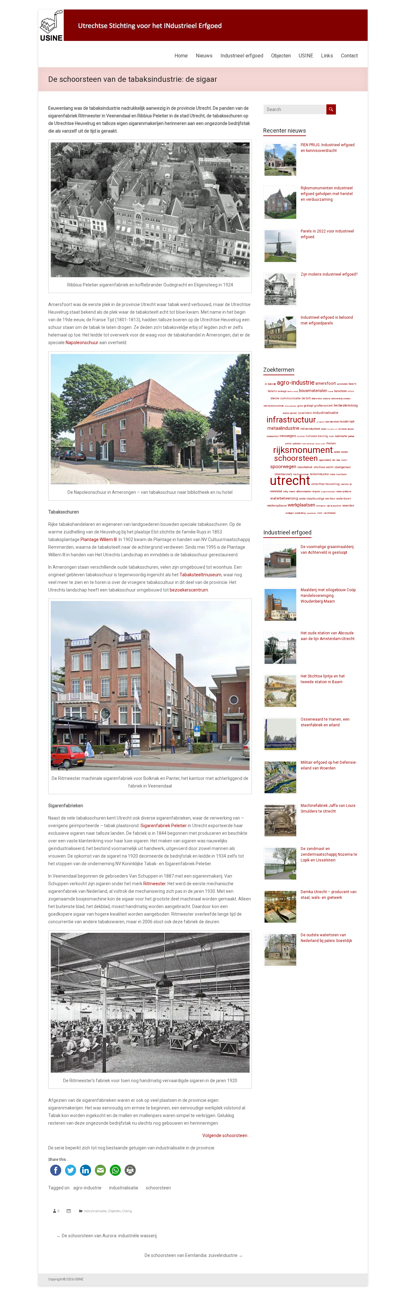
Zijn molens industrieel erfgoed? (329, 274)
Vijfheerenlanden (303, 491)
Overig (127, 1211)
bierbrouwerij (292, 391)
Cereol (351, 391)
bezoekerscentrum (189, 589)
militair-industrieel (310, 428)
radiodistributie (308, 443)
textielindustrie (319, 474)
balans (272, 391)
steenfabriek (304, 467)
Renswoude (320, 443)
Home (181, 56)
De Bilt (306, 398)
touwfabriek (341, 474)
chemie (275, 398)
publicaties (297, 443)
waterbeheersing (284, 498)
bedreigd (282, 391)
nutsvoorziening (316, 436)
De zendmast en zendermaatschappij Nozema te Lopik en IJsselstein (329, 854)
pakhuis (351, 436)
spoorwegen (283, 466)
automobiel (342, 384)
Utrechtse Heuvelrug (325, 484)
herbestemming (346, 405)
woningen (289, 513)
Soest (344, 460)
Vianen (292, 491)
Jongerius (320, 422)
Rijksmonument (303, 450)
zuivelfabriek (329, 513)
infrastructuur (291, 419)
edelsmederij (336, 398)
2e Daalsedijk (270, 384)
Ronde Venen (341, 452)
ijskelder (293, 413)
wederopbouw (277, 505)
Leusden (344, 421)
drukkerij (326, 398)
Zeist (319, 513)
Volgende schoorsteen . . (226, 1135)
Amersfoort (325, 383)
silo (333, 460)
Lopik (352, 421)
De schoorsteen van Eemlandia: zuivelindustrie (194, 1255)
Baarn (353, 383)
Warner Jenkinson (343, 491)
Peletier (288, 443)
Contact (349, 56)
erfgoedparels (290, 406)
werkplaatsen (301, 505)
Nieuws (204, 56)
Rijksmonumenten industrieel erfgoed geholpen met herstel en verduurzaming (327, 194)
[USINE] (203, 12)
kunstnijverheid (332, 421)
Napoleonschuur (82, 342)
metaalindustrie (283, 428)
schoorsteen (158, 1187)
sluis (338, 460)
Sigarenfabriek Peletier (164, 825)
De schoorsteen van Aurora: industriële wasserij (106, 1235)
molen (323, 429)
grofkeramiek (323, 405)
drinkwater (316, 398)
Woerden (348, 505)
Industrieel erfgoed (241, 56)
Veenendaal (276, 491)
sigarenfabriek (325, 460)
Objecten (281, 56)
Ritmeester (154, 883)
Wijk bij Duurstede (334, 506)
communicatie (290, 398)
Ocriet (331, 436)
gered (300, 405)
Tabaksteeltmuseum (200, 574)
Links (327, 56)
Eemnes (347, 398)
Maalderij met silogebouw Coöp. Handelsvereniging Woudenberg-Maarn (329, 596)
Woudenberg (300, 513)
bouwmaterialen (313, 391)
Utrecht (290, 480)
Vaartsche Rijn (346, 484)
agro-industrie (87, 1187)
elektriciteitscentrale (274, 405)
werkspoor (321, 506)
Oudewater (341, 436)
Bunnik (330, 391)
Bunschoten (340, 391)
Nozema (300, 436)
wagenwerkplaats (328, 491)
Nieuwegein (287, 436)
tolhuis (332, 474)
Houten (286, 413)
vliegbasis (316, 491)
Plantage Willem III (99, 539)
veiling (285, 491)
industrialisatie (123, 1187)
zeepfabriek (311, 513)
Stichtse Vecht (323, 467)
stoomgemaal (342, 467)
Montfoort (332, 429)
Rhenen (331, 443)
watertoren (343, 498)
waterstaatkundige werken (317, 498)
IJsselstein (305, 413)
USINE (306, 56)
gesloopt (308, 405)
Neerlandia (342, 429)
